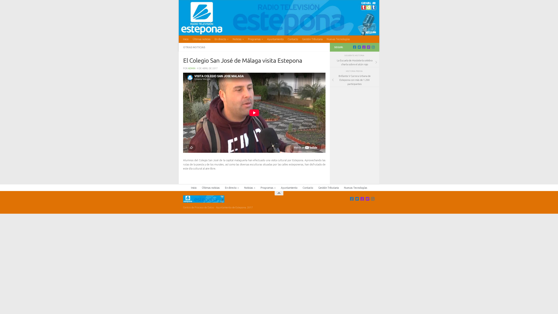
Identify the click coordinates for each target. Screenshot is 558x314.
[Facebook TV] (354, 47)
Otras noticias (194, 47)
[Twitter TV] (359, 47)
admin (191, 68)
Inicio (186, 39)
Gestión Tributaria (312, 39)
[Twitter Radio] (368, 47)
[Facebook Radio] (364, 47)
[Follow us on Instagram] (373, 47)
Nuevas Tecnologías (338, 39)
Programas (254, 39)
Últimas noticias (202, 39)
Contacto (293, 39)
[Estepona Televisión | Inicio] (279, 17)
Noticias (237, 39)
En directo (220, 39)
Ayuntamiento (275, 39)
